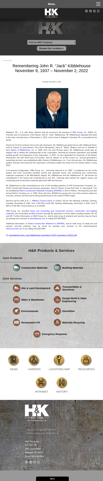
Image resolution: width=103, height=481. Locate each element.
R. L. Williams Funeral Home (39, 201)
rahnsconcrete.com (14, 229)
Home (5, 60)
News (10, 60)
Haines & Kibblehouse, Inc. (22, 150)
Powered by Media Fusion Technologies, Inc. (43, 433)
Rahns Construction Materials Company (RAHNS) (40, 191)
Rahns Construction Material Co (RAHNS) (46, 223)
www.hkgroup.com (37, 218)
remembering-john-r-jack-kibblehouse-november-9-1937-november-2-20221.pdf (43, 235)
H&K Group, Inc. (79, 132)
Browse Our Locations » (51, 48)
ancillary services (36, 213)
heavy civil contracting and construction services (51, 211)
